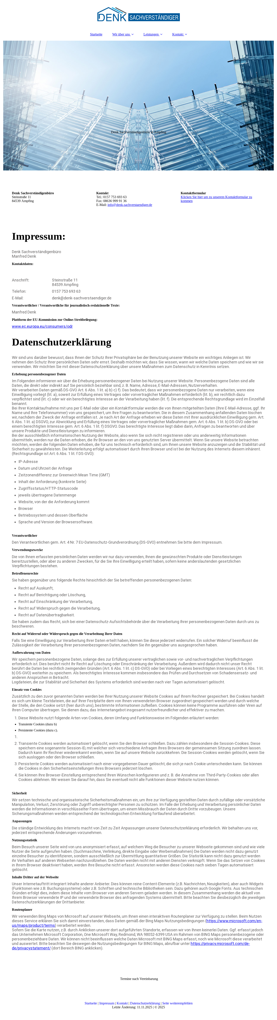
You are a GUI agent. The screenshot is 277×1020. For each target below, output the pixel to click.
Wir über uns (121, 34)
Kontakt (177, 34)
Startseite (96, 34)
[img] (138, 14)
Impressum (106, 1003)
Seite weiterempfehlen (177, 1003)
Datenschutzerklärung (145, 1003)
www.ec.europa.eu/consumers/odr (42, 326)
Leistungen (151, 34)
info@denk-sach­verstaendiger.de (130, 205)
